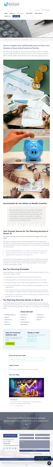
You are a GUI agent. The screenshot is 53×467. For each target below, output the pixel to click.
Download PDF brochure (18, 359)
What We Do (20, 13)
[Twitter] (7, 448)
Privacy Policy (28, 459)
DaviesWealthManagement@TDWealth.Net (14, 445)
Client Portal (37, 10)
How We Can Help (7, 39)
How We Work (24, 39)
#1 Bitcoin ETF (14, 399)
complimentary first (29, 421)
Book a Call (31, 340)
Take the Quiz (10, 343)
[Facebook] (4, 448)
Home (5, 13)
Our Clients (29, 13)
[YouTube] (15, 448)
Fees (31, 39)
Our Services (16, 39)
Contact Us (7, 16)
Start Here (16, 16)
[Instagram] (13, 448)
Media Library (38, 13)
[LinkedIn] (10, 448)
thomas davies (19, 405)
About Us (12, 13)
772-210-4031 (6, 443)
